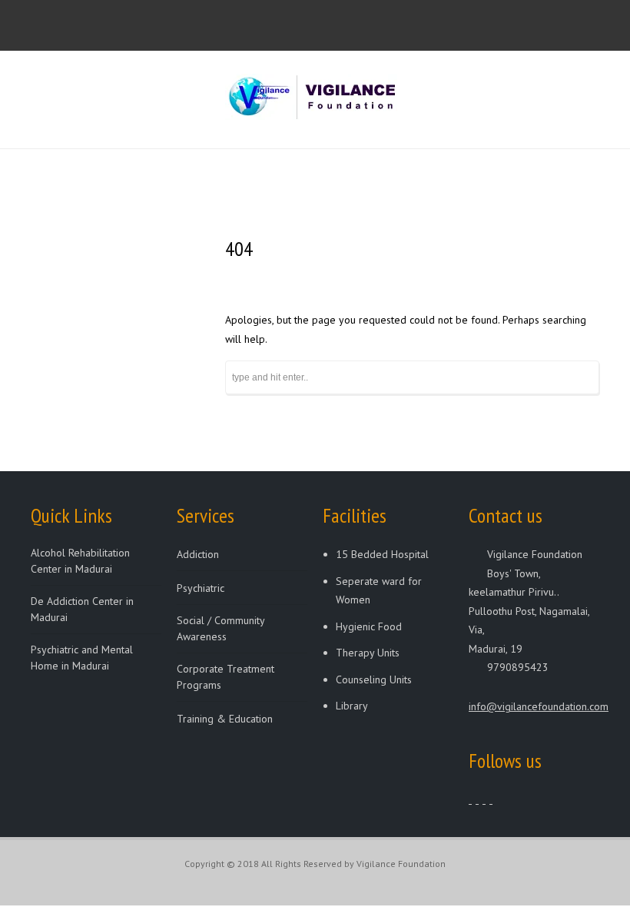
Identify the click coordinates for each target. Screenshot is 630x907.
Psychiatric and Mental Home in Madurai (82, 658)
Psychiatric (200, 588)
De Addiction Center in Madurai (82, 609)
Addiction (198, 554)
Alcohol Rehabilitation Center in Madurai (80, 561)
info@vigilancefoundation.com (538, 706)
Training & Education (225, 719)
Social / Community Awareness (220, 628)
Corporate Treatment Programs (225, 677)
